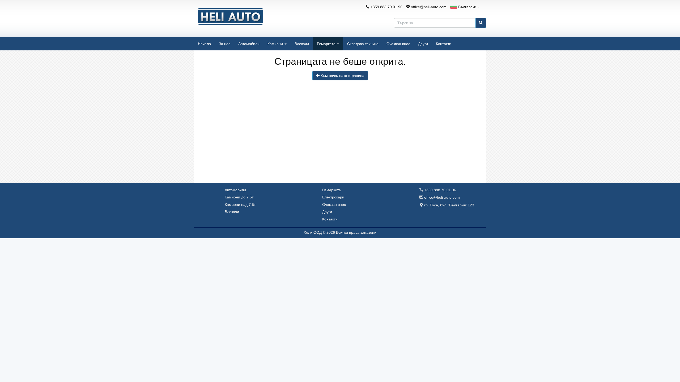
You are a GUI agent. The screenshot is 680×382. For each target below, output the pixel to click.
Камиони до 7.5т (239, 197)
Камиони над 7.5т (240, 204)
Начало (204, 44)
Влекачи (302, 44)
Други (423, 44)
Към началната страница (342, 75)
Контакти (443, 44)
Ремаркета (327, 44)
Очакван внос (398, 44)
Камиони (275, 44)
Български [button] (467, 7)
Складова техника (363, 44)
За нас (224, 44)
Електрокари (333, 197)
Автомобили (249, 44)
